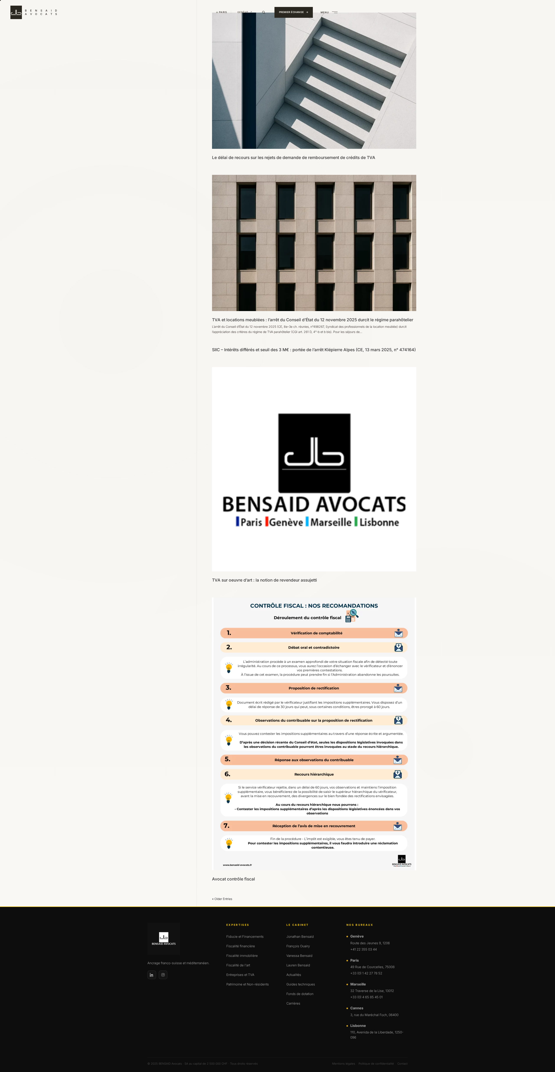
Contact (402, 1063)
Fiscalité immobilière (242, 956)
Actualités (293, 975)
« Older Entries (222, 899)
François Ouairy (298, 946)
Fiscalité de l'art (238, 965)
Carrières (293, 1003)
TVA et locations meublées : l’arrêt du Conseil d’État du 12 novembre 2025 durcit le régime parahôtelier (312, 319)
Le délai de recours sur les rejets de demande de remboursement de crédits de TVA (293, 157)
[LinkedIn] (151, 974)
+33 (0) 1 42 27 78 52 (366, 973)
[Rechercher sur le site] (264, 12)
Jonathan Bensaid (300, 936)
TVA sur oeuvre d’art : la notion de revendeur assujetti (264, 580)
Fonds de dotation (299, 994)
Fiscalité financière (240, 946)
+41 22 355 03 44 (363, 949)
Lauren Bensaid (298, 965)
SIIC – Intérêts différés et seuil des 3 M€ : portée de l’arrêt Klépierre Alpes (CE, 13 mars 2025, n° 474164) (314, 349)
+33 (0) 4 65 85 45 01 (366, 997)
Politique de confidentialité (376, 1063)
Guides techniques (300, 984)
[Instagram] (163, 974)
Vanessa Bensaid (299, 956)
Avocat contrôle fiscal (233, 879)
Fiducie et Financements (245, 936)
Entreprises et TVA (240, 975)
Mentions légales (343, 1063)
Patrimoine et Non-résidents (247, 984)
